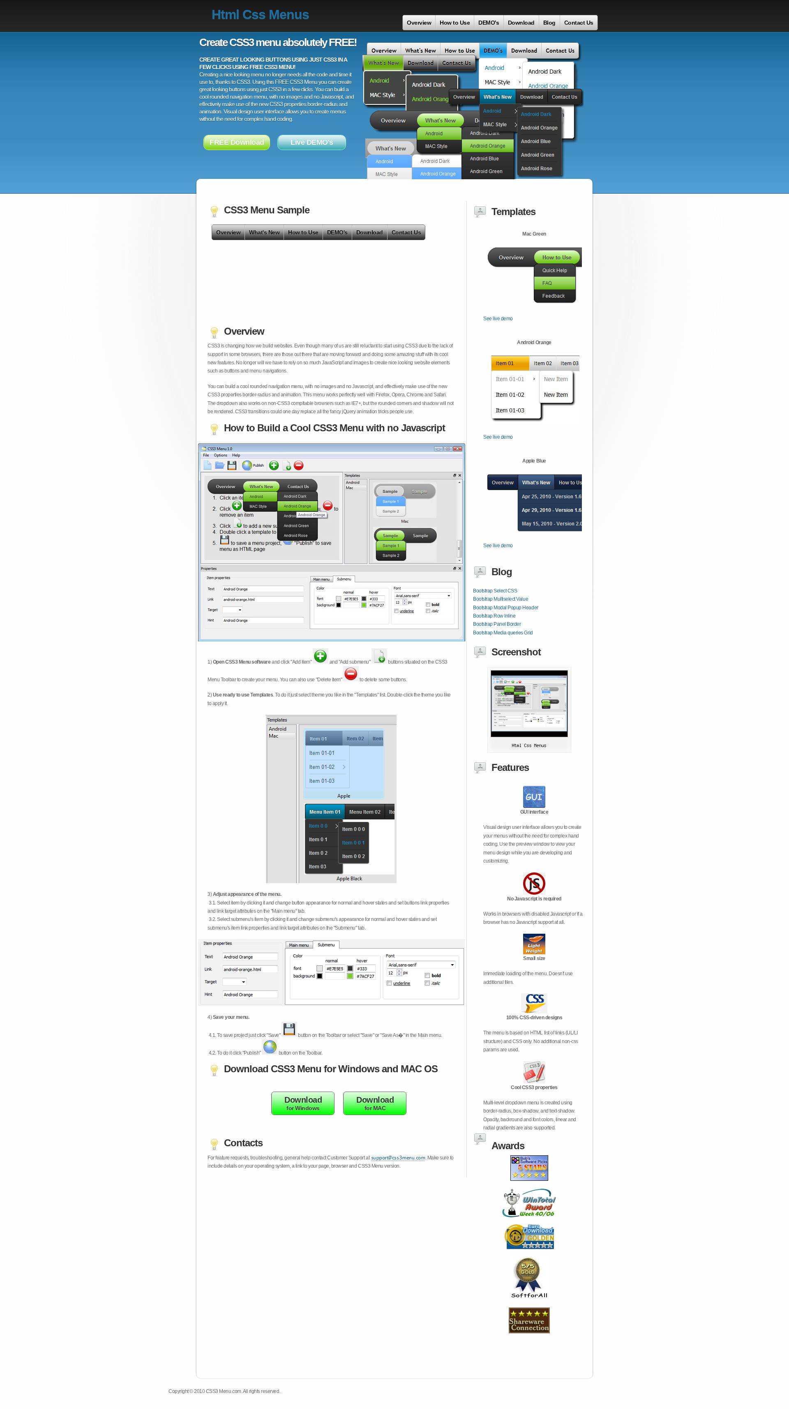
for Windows (303, 1103)
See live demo (498, 319)
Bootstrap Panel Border (497, 624)
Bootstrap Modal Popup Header (505, 608)
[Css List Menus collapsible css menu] (529, 1305)
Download (521, 22)
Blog (549, 22)
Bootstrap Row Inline (494, 616)
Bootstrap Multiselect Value (500, 599)
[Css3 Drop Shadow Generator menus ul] (529, 1186)
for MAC (375, 1103)
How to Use (455, 22)
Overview (419, 22)
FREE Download (237, 142)
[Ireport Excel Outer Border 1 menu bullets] (529, 1338)
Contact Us (578, 22)
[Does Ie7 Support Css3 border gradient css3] (529, 1222)
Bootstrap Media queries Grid (503, 633)
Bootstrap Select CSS (495, 591)
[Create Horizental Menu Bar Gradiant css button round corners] (529, 1253)
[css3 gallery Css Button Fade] (529, 751)
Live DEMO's (312, 142)
